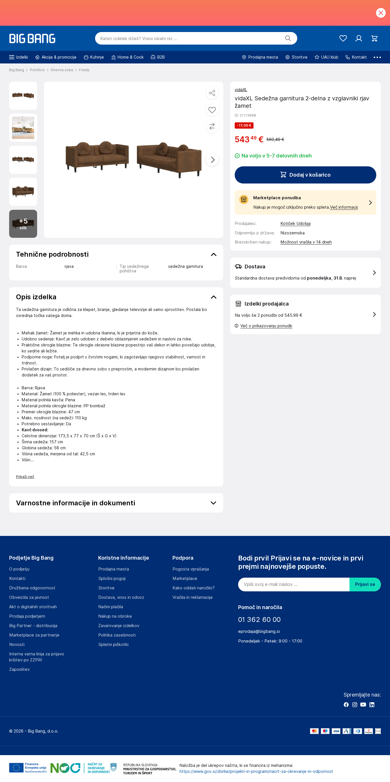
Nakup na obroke (115, 616)
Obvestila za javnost (29, 597)
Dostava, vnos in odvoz (121, 597)
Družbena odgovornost (32, 588)
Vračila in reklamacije (192, 597)
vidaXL (241, 89)
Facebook (346, 704)
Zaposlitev (19, 669)
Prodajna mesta (113, 569)
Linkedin (371, 704)
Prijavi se (365, 584)
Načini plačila (110, 606)
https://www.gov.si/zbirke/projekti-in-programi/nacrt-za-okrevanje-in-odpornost (256, 771)
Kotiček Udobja (295, 223)
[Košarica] (374, 38)
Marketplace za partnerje (34, 635)
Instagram (354, 704)
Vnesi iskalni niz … (138, 38)
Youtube (363, 704)
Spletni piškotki (113, 644)
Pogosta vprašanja (190, 569)
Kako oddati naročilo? (193, 588)
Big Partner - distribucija (33, 625)
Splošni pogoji (112, 578)
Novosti (17, 644)
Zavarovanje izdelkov (118, 625)
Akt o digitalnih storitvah (33, 606)
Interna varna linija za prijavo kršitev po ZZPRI (36, 657)
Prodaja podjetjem (27, 616)
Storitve (106, 588)
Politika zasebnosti (117, 635)
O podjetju (19, 569)
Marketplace (184, 578)
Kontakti (17, 578)
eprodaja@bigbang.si (259, 631)
